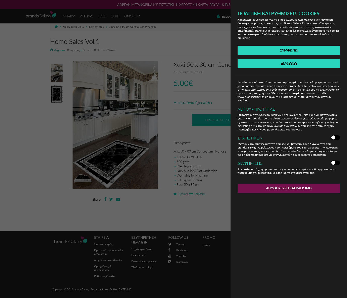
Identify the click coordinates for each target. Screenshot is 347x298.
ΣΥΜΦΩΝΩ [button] (289, 50)
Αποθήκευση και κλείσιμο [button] (289, 188)
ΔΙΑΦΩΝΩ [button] (289, 63)
